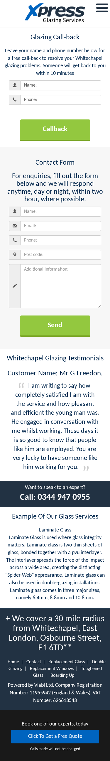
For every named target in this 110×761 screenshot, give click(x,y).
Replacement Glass (66, 662)
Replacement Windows (52, 668)
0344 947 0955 (64, 497)
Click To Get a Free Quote (55, 736)
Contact (33, 662)
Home (13, 662)
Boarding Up (62, 675)
